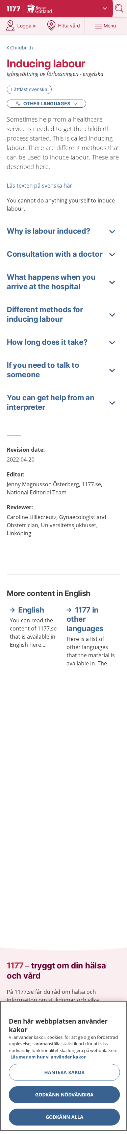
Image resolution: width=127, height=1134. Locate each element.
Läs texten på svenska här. (40, 185)
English (31, 609)
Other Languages (46, 103)
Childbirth (21, 47)
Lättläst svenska (29, 89)
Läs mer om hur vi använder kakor (48, 1057)
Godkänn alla (64, 1117)
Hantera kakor (64, 1072)
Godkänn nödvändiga (64, 1094)
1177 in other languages (85, 619)
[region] (63, 1066)
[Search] (120, 8)
